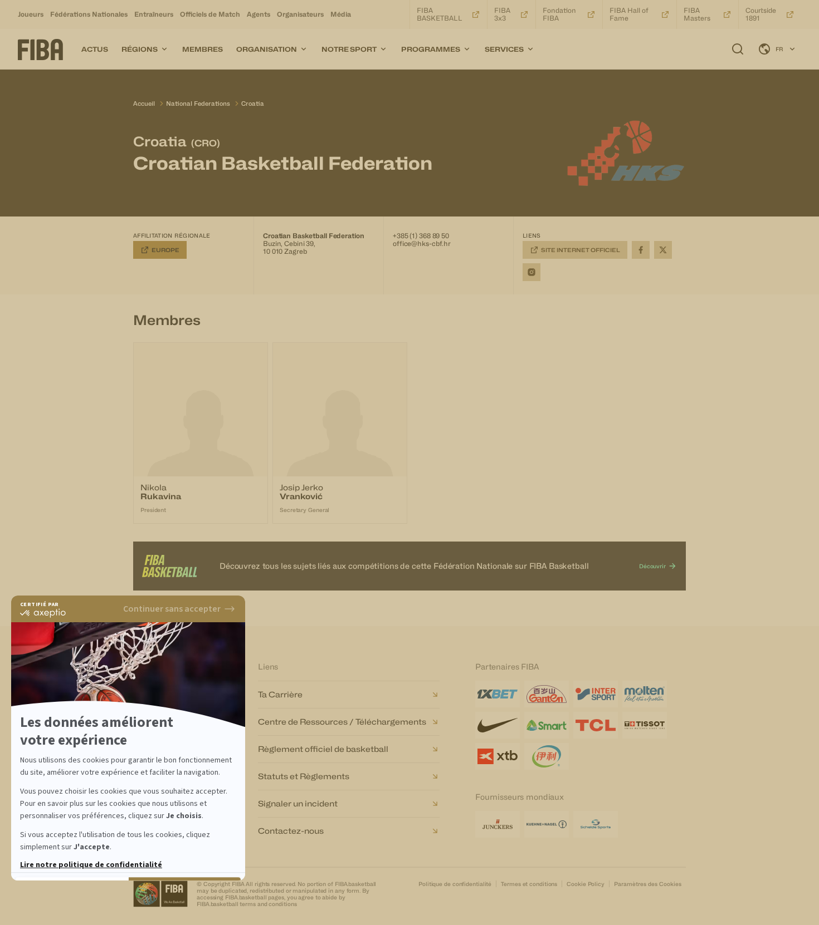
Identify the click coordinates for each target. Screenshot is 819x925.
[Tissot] (644, 725)
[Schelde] (595, 824)
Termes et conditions (529, 883)
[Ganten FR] (546, 694)
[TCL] (595, 725)
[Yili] (546, 756)
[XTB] (497, 756)
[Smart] (546, 725)
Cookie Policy (585, 883)
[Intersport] (595, 694)
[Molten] (644, 694)
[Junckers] (497, 824)
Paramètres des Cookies (647, 883)
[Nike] (497, 725)
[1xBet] (497, 694)
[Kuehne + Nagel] (546, 824)
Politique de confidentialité (454, 883)
